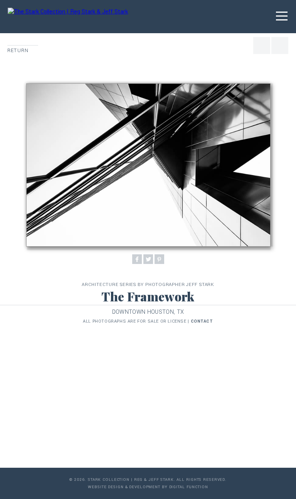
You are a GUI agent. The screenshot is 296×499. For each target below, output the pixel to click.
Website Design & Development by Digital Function (148, 487)
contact (202, 321)
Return (18, 50)
